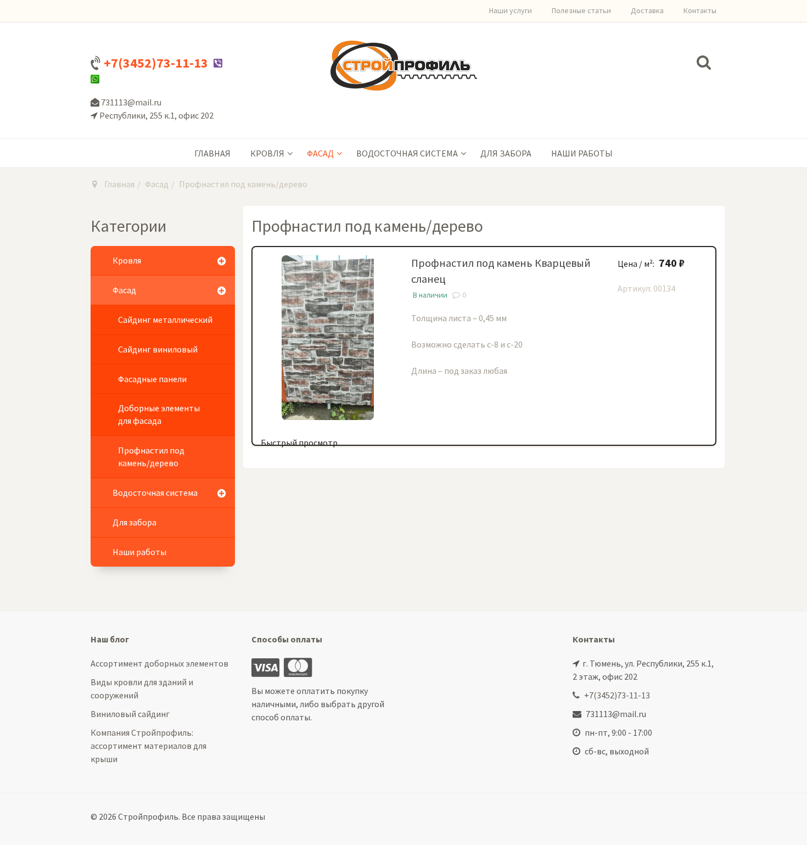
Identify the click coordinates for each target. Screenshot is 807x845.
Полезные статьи (581, 10)
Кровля (267, 153)
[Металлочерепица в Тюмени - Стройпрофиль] (403, 66)
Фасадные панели (152, 378)
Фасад (320, 153)
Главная (212, 153)
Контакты (699, 10)
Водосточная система (407, 153)
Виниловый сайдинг (130, 713)
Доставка (647, 10)
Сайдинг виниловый (158, 349)
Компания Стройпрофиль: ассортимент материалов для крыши (148, 745)
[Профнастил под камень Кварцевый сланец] (328, 336)
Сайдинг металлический (165, 319)
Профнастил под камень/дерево (151, 456)
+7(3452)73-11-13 (156, 62)
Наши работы (582, 153)
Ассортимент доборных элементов (159, 663)
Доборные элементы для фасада (159, 414)
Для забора (505, 153)
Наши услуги (510, 10)
